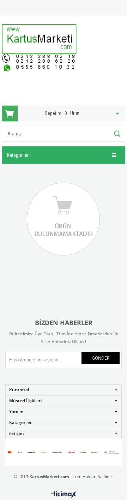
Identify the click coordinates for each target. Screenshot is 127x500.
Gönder (100, 358)
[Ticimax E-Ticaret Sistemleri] (63, 494)
